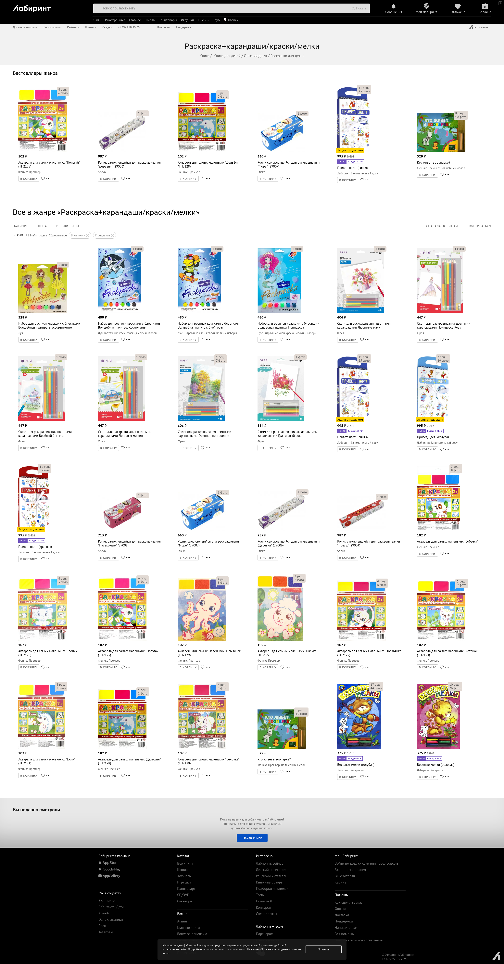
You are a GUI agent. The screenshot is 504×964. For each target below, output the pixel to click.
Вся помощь (344, 934)
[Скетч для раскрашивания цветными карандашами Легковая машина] (121, 420)
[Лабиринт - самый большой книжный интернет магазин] (50, 7)
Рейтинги (73, 27)
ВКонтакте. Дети (111, 907)
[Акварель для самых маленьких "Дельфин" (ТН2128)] (202, 151)
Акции (182, 921)
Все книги (185, 863)
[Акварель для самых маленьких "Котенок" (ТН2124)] (441, 639)
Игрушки (187, 20)
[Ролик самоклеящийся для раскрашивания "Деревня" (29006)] (122, 151)
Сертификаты (52, 27)
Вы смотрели (345, 876)
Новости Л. (264, 901)
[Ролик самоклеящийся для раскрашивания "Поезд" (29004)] (361, 530)
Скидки (107, 27)
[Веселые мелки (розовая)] (438, 748)
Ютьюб (103, 913)
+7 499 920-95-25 (129, 27)
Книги (97, 20)
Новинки (90, 27)
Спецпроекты (266, 913)
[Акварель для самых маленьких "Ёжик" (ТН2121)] (41, 748)
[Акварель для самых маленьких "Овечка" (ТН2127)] (280, 639)
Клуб (216, 20)
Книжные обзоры (269, 882)
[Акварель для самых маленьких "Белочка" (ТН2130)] (202, 748)
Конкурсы (263, 907)
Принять (324, 949)
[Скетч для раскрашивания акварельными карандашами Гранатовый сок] (281, 420)
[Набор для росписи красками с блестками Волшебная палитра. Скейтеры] (199, 312)
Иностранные (115, 20)
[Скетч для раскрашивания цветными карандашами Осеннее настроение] (201, 420)
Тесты (260, 895)
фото (63, 93)
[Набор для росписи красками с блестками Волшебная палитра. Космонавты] (119, 312)
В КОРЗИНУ (28, 179)
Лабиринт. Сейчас (269, 863)
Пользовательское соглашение (359, 940)
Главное (135, 20)
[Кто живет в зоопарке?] (441, 151)
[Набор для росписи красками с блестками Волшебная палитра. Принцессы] (279, 312)
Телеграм (105, 932)
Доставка (342, 915)
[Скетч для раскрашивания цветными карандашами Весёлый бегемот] (41, 420)
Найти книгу (252, 838)
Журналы (184, 876)
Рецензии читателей (271, 876)
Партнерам (264, 934)
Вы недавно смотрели (36, 809)
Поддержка (183, 27)
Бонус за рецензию (192, 934)
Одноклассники (110, 919)
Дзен (102, 925)
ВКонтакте (106, 900)
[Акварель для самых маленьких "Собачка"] (438, 530)
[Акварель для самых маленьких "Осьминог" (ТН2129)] (202, 639)
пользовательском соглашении (226, 949)
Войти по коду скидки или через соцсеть (366, 863)
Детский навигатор (271, 869)
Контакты (163, 27)
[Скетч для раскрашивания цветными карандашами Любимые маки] (360, 312)
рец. (62, 89)
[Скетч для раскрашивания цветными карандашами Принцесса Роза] (440, 312)
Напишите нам (346, 927)
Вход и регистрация (350, 869)
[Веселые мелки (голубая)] (359, 748)
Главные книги (188, 927)
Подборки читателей (272, 888)
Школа (150, 20)
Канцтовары (168, 20)
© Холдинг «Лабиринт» (398, 955)
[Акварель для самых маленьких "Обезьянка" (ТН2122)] (361, 639)
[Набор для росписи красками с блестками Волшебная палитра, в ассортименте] (42, 312)
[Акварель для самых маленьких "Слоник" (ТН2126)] (42, 639)
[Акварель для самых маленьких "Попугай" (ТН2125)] (42, 151)
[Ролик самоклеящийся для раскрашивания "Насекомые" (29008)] (122, 530)
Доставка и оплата (25, 27)
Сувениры (185, 901)
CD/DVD (183, 895)
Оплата (340, 908)
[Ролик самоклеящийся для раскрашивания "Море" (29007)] (282, 151)
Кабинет (341, 882)
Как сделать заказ (348, 902)
